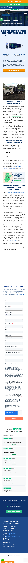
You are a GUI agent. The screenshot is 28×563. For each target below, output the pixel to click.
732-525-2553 (8, 534)
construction (18, 166)
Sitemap (10, 554)
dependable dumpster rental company (15, 192)
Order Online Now (15, 4)
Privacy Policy (16, 554)
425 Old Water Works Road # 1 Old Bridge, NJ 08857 (9, 547)
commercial (5, 168)
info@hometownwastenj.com (13, 536)
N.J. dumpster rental (16, 116)
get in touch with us (12, 240)
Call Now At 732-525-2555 (14, 1)
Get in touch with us (14, 511)
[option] (14, 56)
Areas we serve (9, 23)
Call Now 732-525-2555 (14, 70)
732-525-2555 (20, 247)
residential (12, 168)
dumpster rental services (8, 146)
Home (2, 23)
